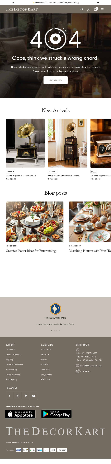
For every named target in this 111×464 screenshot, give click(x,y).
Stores (44, 359)
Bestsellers (56, 80)
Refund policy (11, 379)
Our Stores (85, 371)
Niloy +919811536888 (87, 353)
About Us (45, 354)
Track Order (46, 349)
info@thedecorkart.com (90, 365)
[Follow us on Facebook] (10, 396)
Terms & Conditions (14, 364)
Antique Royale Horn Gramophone (21, 175)
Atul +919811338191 (86, 356)
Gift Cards (45, 369)
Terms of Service (13, 374)
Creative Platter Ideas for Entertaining (31, 251)
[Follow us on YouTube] (34, 396)
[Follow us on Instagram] (18, 396)
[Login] (89, 9)
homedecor (12, 246)
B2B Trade (45, 379)
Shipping (9, 359)
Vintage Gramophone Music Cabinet (63, 175)
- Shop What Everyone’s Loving (65, 2)
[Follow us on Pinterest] (26, 396)
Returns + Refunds (14, 354)
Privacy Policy (11, 369)
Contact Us (10, 349)
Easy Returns (46, 374)
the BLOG (45, 364)
